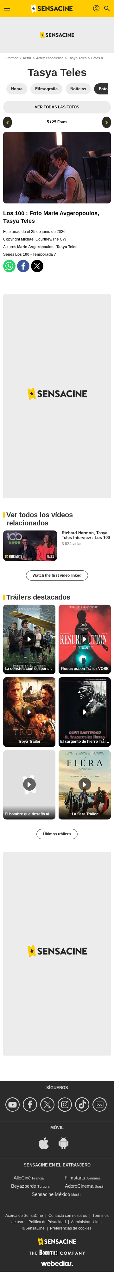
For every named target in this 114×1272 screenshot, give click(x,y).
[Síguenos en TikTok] (83, 1104)
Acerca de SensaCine (24, 1215)
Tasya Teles (77, 58)
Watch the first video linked (57, 575)
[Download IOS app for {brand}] (47, 1143)
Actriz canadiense (50, 58)
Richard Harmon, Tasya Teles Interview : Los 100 (86, 535)
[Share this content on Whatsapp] (9, 266)
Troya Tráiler (29, 741)
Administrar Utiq (84, 1222)
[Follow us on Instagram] (66, 1104)
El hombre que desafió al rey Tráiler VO (30, 814)
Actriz (27, 58)
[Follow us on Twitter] (48, 1104)
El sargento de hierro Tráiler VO (85, 741)
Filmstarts (75, 1177)
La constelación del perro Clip (30, 668)
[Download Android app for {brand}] (67, 1143)
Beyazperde (23, 1186)
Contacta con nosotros (67, 1215)
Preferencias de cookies (71, 1228)
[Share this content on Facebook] (23, 266)
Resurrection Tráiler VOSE (85, 668)
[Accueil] (52, 8)
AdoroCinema (79, 1186)
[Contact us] (100, 1104)
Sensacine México (51, 1194)
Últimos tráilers (57, 834)
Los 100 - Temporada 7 (35, 254)
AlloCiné (22, 1177)
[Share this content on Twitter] (37, 266)
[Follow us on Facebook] (31, 1104)
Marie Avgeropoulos (35, 247)
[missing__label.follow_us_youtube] (13, 1104)
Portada (12, 58)
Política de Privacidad (47, 1222)
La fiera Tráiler (85, 814)
